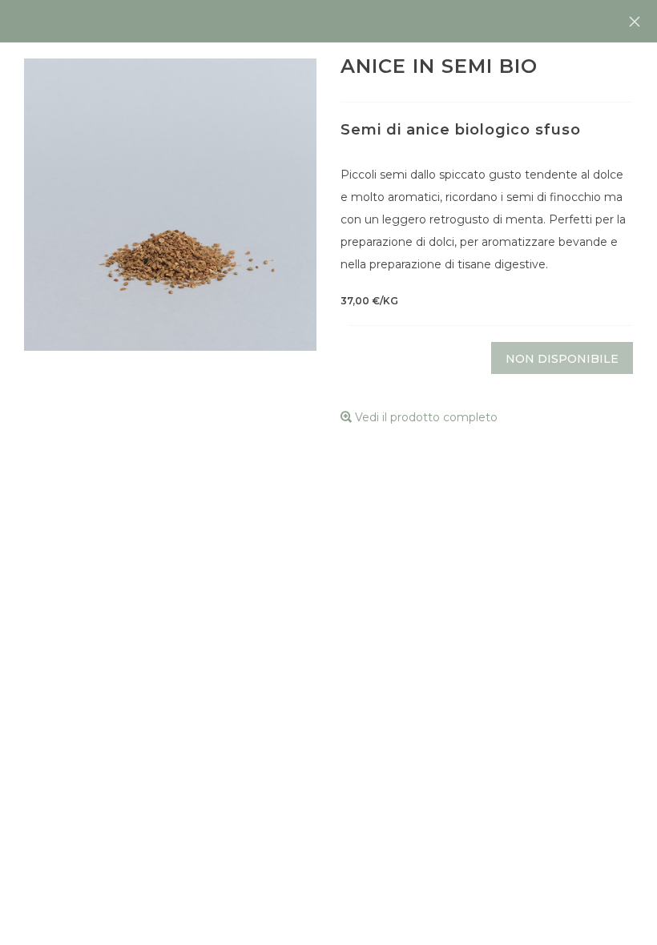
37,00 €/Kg (369, 301)
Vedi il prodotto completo (425, 417)
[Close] (634, 21)
